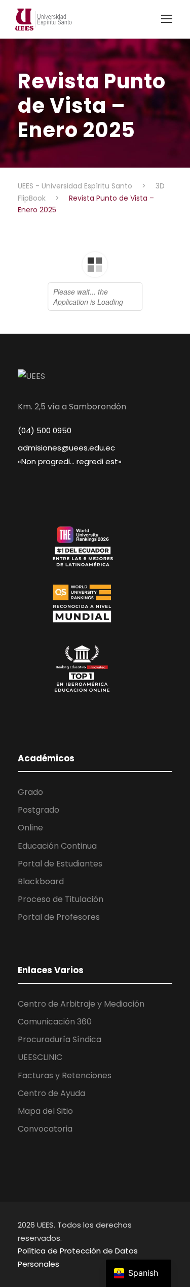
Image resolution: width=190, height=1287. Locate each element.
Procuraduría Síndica (59, 1039)
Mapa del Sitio (45, 1111)
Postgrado (38, 810)
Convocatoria (45, 1129)
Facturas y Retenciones (64, 1075)
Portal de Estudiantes (60, 864)
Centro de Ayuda (51, 1093)
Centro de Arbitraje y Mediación (81, 1004)
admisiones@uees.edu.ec (66, 447)
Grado (30, 792)
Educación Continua (57, 846)
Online (30, 827)
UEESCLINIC (40, 1057)
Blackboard (41, 881)
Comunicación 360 (55, 1021)
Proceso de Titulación (60, 899)
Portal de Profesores (59, 917)
